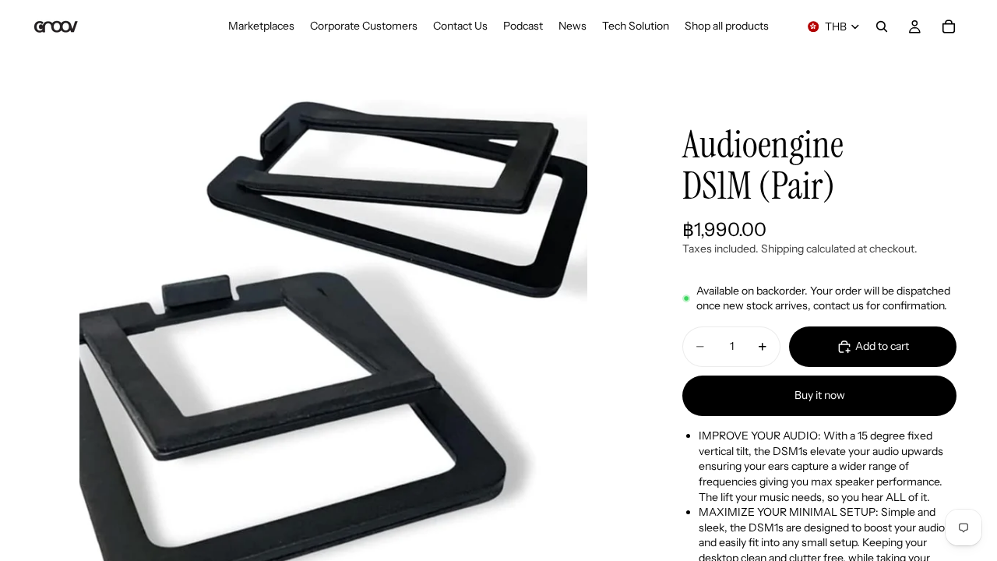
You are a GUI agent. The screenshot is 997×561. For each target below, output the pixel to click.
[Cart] (949, 26)
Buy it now (819, 395)
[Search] (882, 26)
